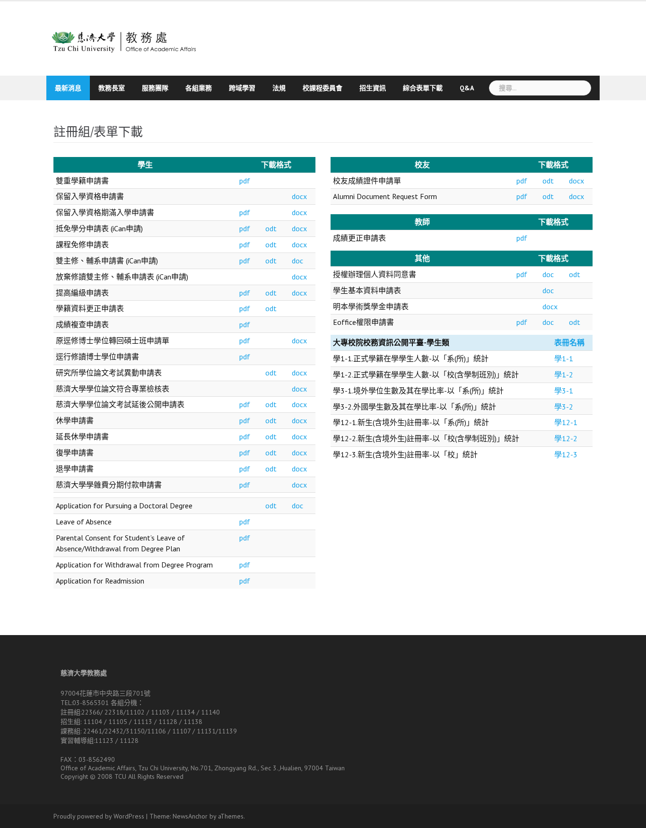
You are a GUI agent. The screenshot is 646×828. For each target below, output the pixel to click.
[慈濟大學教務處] (135, 37)
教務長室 (111, 88)
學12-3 (565, 454)
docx (299, 196)
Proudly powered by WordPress (98, 816)
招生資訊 (372, 88)
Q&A (467, 88)
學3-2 (563, 406)
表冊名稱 (569, 342)
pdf (244, 180)
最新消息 (68, 88)
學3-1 (563, 390)
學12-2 (565, 438)
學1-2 (563, 374)
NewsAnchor (190, 816)
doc (297, 260)
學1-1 (563, 358)
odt (271, 228)
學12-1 (565, 422)
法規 (279, 88)
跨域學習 (242, 88)
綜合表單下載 (423, 88)
